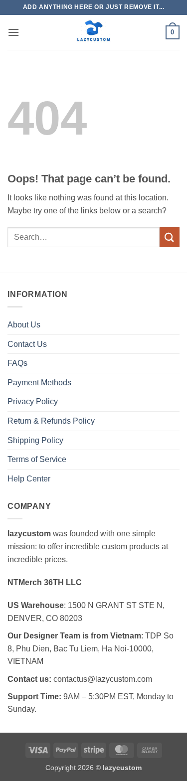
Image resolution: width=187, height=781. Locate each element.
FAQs (17, 363)
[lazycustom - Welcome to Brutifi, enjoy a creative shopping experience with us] (94, 32)
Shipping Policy (35, 440)
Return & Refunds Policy (51, 421)
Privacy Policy (32, 401)
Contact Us (27, 344)
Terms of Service (36, 459)
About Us (23, 324)
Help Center (28, 478)
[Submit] (170, 237)
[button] (13, 32)
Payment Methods (39, 382)
